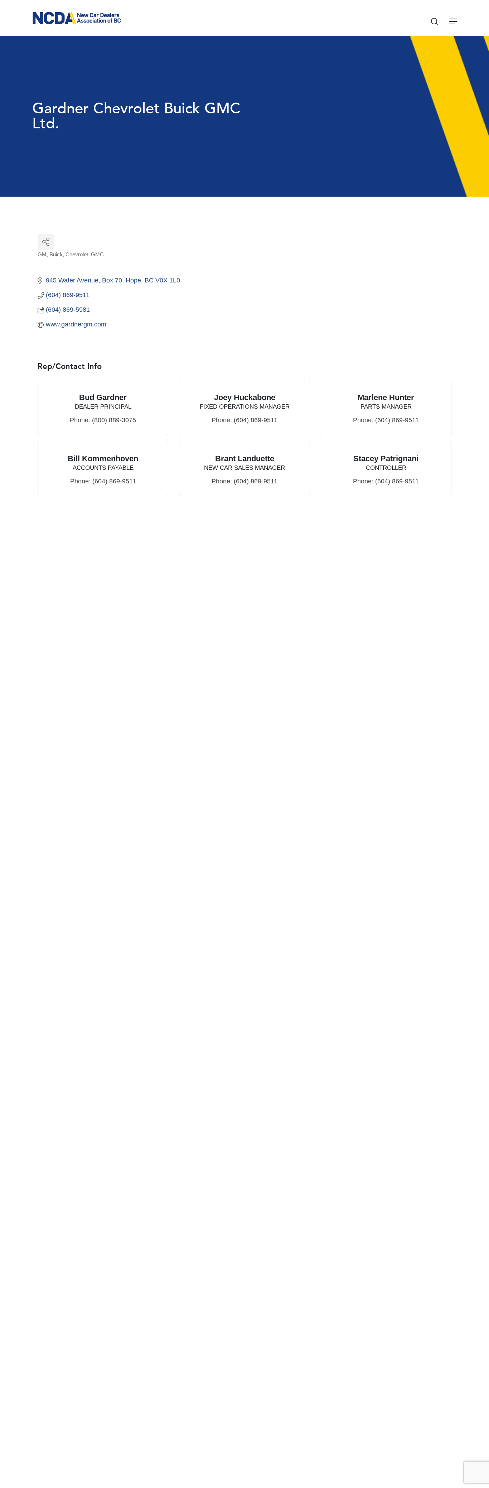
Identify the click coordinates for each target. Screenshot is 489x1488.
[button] (453, 21)
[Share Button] (46, 242)
